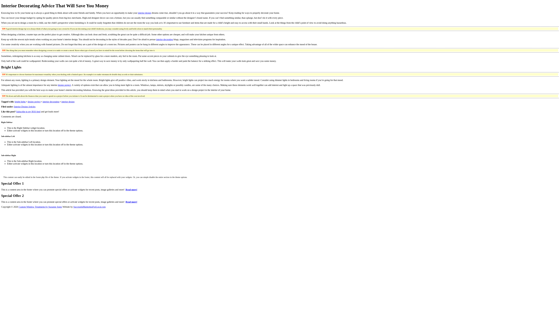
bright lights (20, 101)
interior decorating (164, 39)
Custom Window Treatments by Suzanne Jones (40, 207)
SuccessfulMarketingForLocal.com (89, 207)
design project (64, 85)
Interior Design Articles (24, 106)
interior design (144, 13)
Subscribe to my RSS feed (28, 111)
